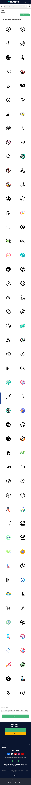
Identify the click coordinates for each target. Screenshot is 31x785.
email (26, 710)
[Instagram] (19, 754)
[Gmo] (23, 453)
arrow (22, 710)
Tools (3, 742)
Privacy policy (17, 764)
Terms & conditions (8, 764)
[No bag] (8, 255)
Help (2, 744)
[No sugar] (23, 114)
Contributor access (15, 730)
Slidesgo (21, 782)
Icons (2, 10)
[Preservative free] (23, 128)
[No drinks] (8, 679)
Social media (15, 750)
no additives (12, 710)
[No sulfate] (23, 424)
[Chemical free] (23, 184)
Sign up (15, 760)
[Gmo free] (23, 509)
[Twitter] (12, 754)
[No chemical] (23, 227)
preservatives (5, 710)
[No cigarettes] (8, 213)
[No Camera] (8, 594)
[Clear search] (22, 6)
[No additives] (8, 100)
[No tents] (23, 72)
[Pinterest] (15, 754)
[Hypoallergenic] (8, 424)
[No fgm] (8, 142)
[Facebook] (8, 754)
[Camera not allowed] (8, 297)
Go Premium (15, 734)
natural (17, 710)
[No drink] (8, 43)
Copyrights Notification (11, 765)
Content (3, 739)
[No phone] (8, 608)
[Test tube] (23, 410)
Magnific (10, 782)
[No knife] (23, 354)
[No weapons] (23, 495)
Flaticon (15, 782)
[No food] (23, 269)
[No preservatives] (8, 29)
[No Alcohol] (23, 481)
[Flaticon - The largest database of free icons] (13, 2)
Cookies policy (24, 764)
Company (3, 747)
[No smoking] (23, 439)
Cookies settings (21, 765)
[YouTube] (22, 754)
